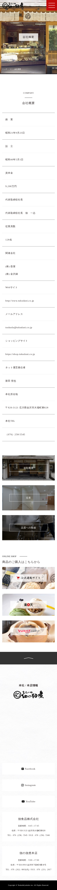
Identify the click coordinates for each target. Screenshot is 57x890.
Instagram (30, 785)
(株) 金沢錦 (11, 274)
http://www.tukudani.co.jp (19, 300)
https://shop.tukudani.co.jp (20, 354)
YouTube (30, 801)
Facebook (30, 769)
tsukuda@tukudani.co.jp (18, 327)
